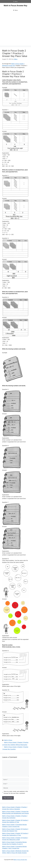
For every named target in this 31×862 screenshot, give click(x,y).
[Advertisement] (15, 29)
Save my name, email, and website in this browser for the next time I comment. (16, 792)
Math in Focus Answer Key (15, 5)
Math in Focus (8, 740)
